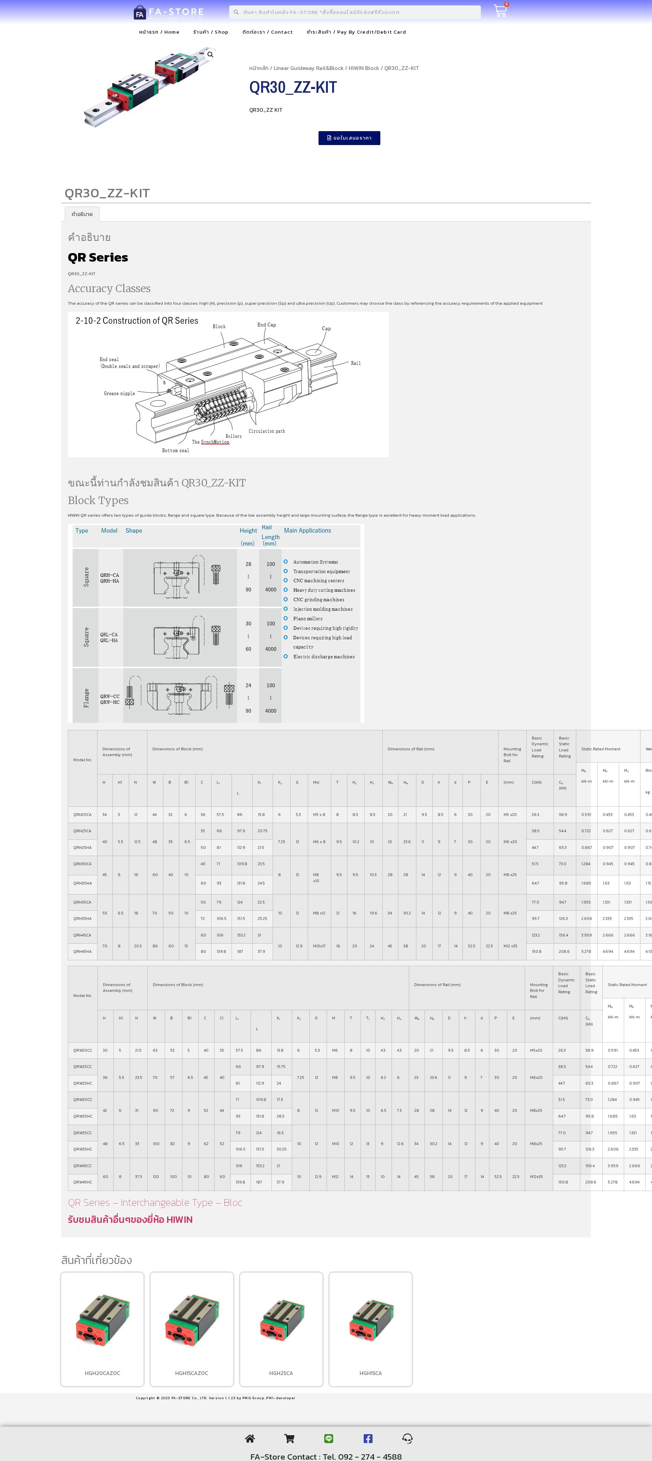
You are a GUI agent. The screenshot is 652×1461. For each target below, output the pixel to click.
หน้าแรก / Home (159, 32)
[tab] (82, 214)
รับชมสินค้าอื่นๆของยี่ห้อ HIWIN (130, 1219)
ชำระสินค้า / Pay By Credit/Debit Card (356, 32)
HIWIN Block (364, 68)
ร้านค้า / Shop (211, 32)
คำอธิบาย (82, 214)
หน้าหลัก (259, 68)
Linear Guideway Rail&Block (309, 68)
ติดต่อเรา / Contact (267, 32)
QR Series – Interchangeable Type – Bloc (155, 1202)
